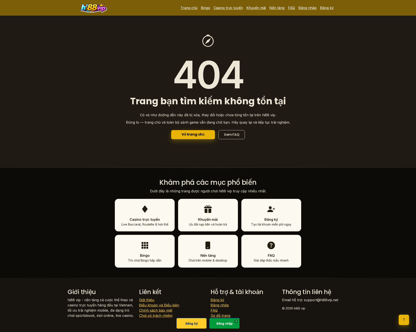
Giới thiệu (146, 300)
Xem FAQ (231, 134)
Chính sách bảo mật (155, 310)
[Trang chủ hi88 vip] (94, 8)
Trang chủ (188, 8)
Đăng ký (327, 8)
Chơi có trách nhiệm (155, 315)
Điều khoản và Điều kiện (159, 305)
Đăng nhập (307, 8)
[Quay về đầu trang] (404, 320)
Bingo (205, 8)
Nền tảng (276, 8)
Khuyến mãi (256, 8)
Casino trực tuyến (228, 8)
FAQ (291, 8)
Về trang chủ (193, 134)
